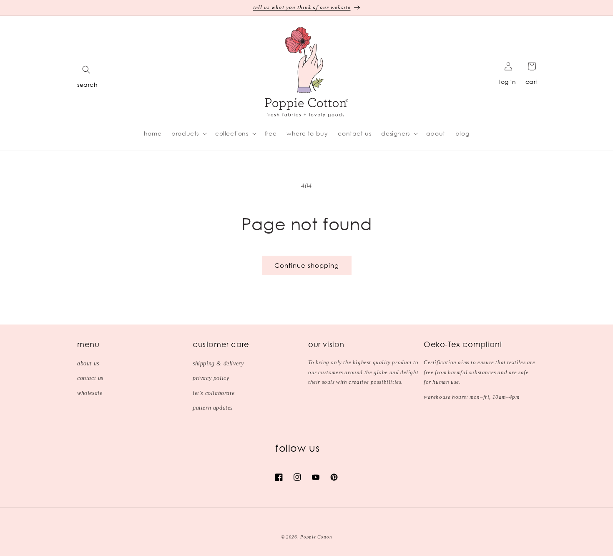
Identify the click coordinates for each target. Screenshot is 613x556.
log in (507, 81)
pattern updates (213, 408)
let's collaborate (213, 393)
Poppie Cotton (316, 536)
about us (88, 363)
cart (531, 81)
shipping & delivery (218, 363)
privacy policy (211, 378)
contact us (90, 378)
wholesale (89, 393)
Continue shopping (306, 265)
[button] (86, 69)
